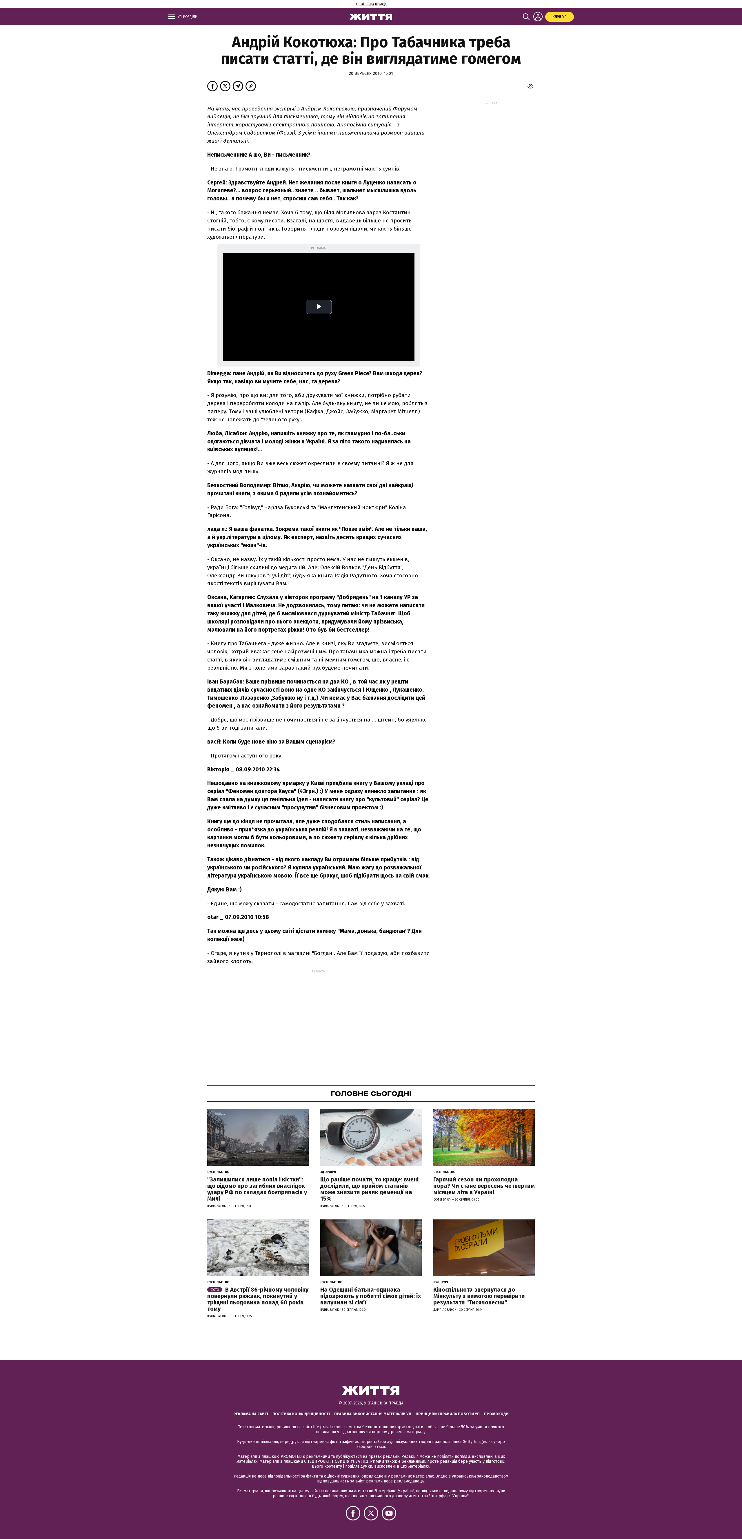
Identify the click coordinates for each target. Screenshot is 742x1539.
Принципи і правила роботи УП (448, 1414)
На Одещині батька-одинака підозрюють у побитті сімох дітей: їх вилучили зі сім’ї (370, 1296)
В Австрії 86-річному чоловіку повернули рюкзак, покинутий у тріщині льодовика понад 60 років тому (257, 1299)
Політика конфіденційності (301, 1414)
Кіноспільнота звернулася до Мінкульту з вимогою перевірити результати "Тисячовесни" (479, 1296)
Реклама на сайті (250, 1414)
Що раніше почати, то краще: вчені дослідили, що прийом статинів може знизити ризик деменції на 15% (369, 1189)
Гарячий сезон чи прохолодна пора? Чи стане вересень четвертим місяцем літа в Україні (484, 1186)
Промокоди (496, 1414)
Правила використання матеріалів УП (372, 1414)
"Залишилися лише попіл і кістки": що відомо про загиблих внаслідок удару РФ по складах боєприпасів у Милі (257, 1189)
